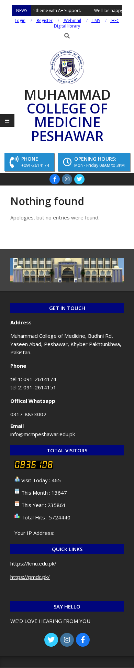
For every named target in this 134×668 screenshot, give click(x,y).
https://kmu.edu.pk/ (33, 563)
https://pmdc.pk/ (30, 576)
